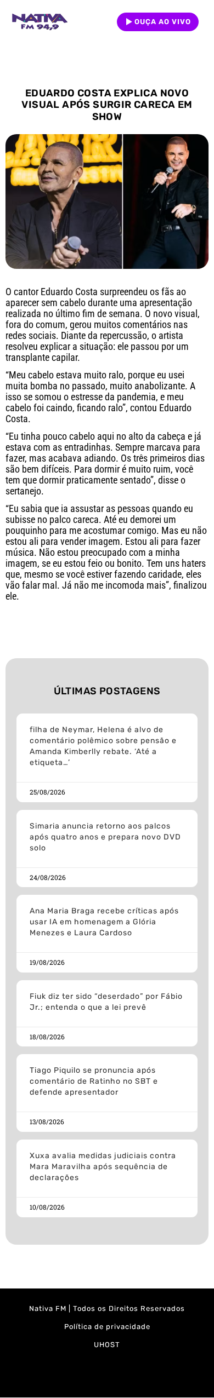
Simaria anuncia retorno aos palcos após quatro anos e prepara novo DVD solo (105, 837)
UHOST (107, 1345)
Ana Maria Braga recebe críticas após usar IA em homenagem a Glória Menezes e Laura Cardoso (104, 921)
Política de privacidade (107, 1326)
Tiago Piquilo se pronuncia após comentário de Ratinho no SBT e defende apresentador (94, 1081)
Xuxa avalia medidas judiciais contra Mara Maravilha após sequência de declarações (103, 1166)
